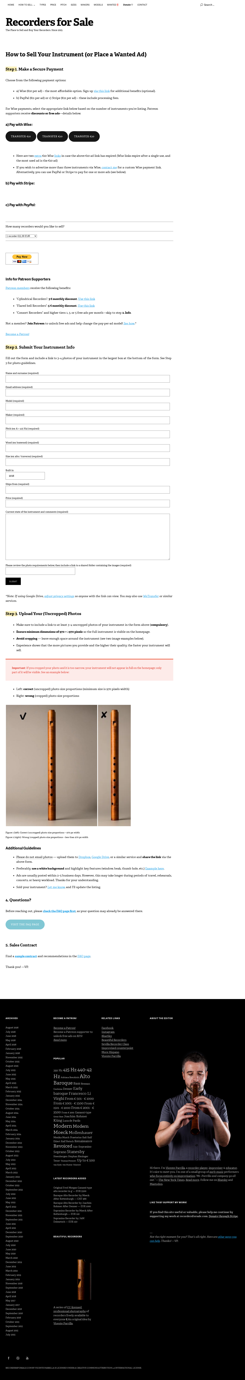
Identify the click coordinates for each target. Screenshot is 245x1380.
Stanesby (75, 1151)
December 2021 (14, 1211)
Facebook (108, 1028)
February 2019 (13, 1275)
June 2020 (11, 1249)
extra (38, 156)
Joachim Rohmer (75, 1116)
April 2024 (11, 1125)
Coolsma (57, 1089)
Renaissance (83, 1141)
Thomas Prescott (68, 1161)
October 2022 (12, 1185)
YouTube (27, 1358)
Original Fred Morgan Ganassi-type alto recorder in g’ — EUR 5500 (72, 1189)
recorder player (198, 1168)
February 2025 (13, 1091)
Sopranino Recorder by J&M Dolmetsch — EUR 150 (68, 1220)
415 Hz (70, 1070)
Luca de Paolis (71, 1121)
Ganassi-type (83, 1112)
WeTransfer (151, 596)
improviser (216, 1168)
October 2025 (13, 1061)
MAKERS (85, 4)
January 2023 (13, 1176)
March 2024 (12, 1129)
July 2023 (10, 1159)
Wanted (77, 1164)
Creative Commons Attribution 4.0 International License (108, 1368)
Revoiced (62, 1146)
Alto (85, 1076)
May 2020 (11, 1253)
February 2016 (13, 1317)
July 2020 (11, 1245)
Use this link (86, 299)
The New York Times (172, 1180)
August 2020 (12, 1240)
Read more (192, 1180)
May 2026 (11, 1040)
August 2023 (12, 1155)
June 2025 (11, 1074)
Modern (62, 1126)
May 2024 (11, 1121)
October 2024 (13, 1108)
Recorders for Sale (49, 22)
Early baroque (67, 1091)
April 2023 (11, 1168)
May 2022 (10, 1202)
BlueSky (107, 1036)
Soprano (59, 1152)
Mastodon (156, 1184)
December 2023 (14, 1142)
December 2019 (14, 1262)
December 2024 (14, 1100)
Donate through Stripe (223, 1216)
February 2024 (13, 1134)
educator (231, 1168)
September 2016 (14, 1313)
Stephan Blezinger (78, 1156)
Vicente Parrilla (63, 1323)
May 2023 (10, 1164)
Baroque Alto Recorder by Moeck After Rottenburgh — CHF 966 (71, 1197)
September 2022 (14, 1189)
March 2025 (12, 1087)
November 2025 (14, 1057)
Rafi (84, 1137)
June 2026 (11, 1036)
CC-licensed (74, 1307)
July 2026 (11, 1031)
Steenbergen (60, 1156)
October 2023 (12, 1151)
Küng (57, 1120)
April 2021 (11, 1228)
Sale (75, 1146)
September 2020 (14, 1236)
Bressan (85, 1083)
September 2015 (14, 1326)
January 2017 (13, 1304)
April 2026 (11, 1044)
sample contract (26, 956)
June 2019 (11, 1266)
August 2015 (12, 1330)
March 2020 (12, 1257)
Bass (76, 1083)
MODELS (98, 4)
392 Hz (57, 1070)
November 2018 (14, 1283)
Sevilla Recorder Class (115, 1044)
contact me (109, 167)
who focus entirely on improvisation (172, 1176)
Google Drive (100, 857)
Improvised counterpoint (117, 1048)
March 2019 (12, 1270)
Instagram (108, 1032)
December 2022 (14, 1181)
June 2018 (11, 1292)
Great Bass (58, 1116)
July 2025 (11, 1070)
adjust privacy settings (59, 596)
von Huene (67, 1164)
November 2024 (14, 1104)
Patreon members (18, 288)
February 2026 (13, 1048)
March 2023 (12, 1172)
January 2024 (13, 1138)
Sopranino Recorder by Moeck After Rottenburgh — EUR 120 (73, 1212)
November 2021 (14, 1215)
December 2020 (14, 1232)
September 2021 (14, 1219)
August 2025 (12, 1065)
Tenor (56, 1160)
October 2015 (12, 1321)
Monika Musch (61, 1137)
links (57, 156)
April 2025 (11, 1083)
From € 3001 (68, 1112)
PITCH (63, 4)
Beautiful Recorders (114, 1040)
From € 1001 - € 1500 (68, 1103)
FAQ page (83, 956)
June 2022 (11, 1198)
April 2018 (11, 1296)
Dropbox (84, 857)
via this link (102, 91)
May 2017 (10, 1300)
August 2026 (12, 1027)
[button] (52, 765)
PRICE (53, 4)
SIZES (73, 4)
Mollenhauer (81, 1132)
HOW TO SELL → (26, 4)
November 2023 (14, 1146)
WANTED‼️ (113, 4)
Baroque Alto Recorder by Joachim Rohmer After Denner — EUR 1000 (72, 1204)
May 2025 (11, 1078)
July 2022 (10, 1194)
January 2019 (13, 1279)
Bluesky (223, 1180)
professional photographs (69, 1311)
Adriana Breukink (70, 1077)
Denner (67, 1089)
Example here (154, 868)
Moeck (60, 1132)
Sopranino (84, 1146)
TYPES (43, 4)
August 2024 (12, 1112)
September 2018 (14, 1287)
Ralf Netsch (67, 1141)
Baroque (63, 1083)
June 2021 (11, 1223)
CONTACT (142, 4)
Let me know (56, 887)
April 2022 (11, 1206)
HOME (11, 4)
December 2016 (14, 1309)
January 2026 (13, 1053)
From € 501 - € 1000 (79, 1098)
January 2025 (13, 1095)
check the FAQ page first (59, 911)
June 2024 (11, 1117)
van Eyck (57, 1164)
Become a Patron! (17, 334)
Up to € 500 (86, 1160)
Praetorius (76, 1137)
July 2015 (10, 1334)
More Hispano (110, 1052)
